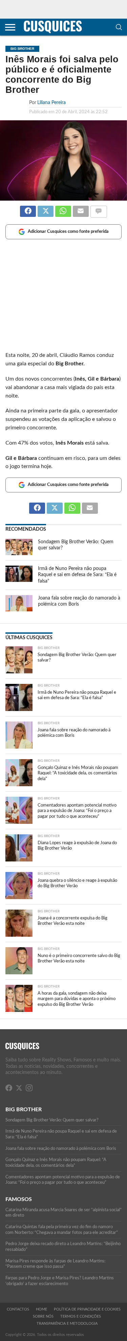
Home (41, 1309)
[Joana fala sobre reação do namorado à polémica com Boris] (19, 609)
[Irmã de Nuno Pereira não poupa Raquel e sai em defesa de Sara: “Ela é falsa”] (19, 580)
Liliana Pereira (51, 102)
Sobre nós (43, 1316)
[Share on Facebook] (28, 208)
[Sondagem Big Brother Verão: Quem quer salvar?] (19, 553)
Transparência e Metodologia (67, 1323)
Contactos (18, 1309)
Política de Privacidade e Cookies (87, 1309)
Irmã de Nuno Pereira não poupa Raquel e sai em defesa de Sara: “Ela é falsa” (77, 575)
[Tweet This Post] (45, 208)
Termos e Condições (80, 1316)
